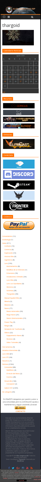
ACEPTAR (21, 480)
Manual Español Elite (11, 298)
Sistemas (10, 290)
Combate (7, 246)
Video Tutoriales (12, 342)
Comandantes (7, 236)
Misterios (10, 287)
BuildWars (10, 370)
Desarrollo (8, 381)
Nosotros (5, 361)
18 (10, 77)
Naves (6, 308)
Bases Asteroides (13, 311)
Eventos (10, 377)
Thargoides (11, 294)
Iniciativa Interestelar (10, 350)
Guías (4, 243)
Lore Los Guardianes (14, 283)
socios (17, 472)
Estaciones (10, 273)
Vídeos (6, 332)
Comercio (7, 249)
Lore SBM (5, 354)
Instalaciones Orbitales (15, 277)
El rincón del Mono (13, 373)
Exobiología (6, 239)
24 (5, 81)
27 (20, 81)
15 (31, 72)
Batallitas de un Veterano (16, 270)
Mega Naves (11, 315)
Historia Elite (9, 256)
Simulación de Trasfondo (13, 329)
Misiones (7, 305)
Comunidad (8, 367)
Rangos (7, 326)
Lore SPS (5, 357)
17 (5, 77)
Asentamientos (12, 266)
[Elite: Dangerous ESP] (20, 7)
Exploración (8, 253)
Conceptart (11, 384)
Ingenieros (8, 260)
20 (20, 77)
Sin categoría (7, 392)
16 (36, 72)
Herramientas (7, 347)
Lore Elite (10, 280)
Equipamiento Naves (14, 335)
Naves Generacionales (15, 318)
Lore (6, 263)
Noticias (5, 364)
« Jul (3, 92)
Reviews (10, 339)
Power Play (8, 322)
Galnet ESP (8, 388)
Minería (7, 301)
